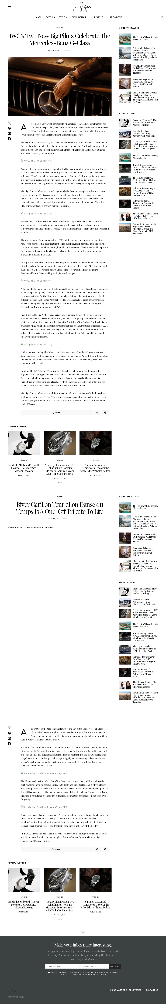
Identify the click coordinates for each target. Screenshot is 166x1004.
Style (62, 17)
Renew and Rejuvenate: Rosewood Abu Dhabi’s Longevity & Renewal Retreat (143, 83)
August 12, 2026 (95, 475)
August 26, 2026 (23, 475)
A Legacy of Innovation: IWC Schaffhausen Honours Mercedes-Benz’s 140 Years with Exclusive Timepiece (59, 469)
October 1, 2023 (53, 50)
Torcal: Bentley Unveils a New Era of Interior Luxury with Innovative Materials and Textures (145, 168)
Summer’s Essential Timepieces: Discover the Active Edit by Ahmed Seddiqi (95, 468)
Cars (39, 17)
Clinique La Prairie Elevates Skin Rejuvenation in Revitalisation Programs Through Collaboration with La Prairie (145, 97)
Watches (50, 17)
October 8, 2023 (53, 519)
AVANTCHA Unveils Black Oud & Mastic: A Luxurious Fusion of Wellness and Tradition (144, 69)
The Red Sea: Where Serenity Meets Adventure (145, 38)
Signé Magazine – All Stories (125, 990)
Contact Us (152, 990)
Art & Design (116, 17)
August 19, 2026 (59, 478)
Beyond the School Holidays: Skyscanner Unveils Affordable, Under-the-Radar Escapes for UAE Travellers (145, 229)
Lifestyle (97, 17)
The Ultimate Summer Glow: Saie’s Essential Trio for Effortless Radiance (145, 216)
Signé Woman (79, 17)
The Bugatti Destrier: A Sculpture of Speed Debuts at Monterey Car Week (144, 180)
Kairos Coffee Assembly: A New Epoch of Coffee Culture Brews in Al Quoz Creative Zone (144, 192)
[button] (58, 482)
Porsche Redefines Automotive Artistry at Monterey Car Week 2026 (144, 133)
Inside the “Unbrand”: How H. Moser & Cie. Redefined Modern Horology (23, 468)
